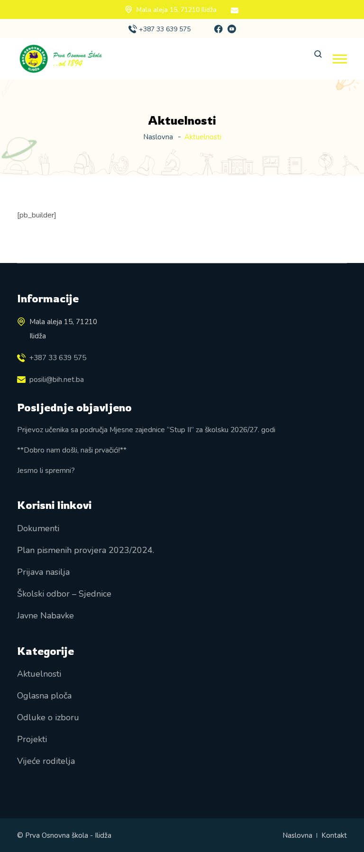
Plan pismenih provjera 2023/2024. (85, 550)
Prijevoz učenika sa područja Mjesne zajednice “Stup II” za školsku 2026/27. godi (146, 430)
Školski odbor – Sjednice (64, 593)
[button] (340, 59)
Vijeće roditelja (46, 761)
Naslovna (158, 137)
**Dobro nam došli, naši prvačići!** (72, 450)
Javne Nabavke (45, 615)
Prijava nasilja (43, 572)
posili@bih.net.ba (56, 379)
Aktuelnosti (39, 674)
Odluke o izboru (48, 717)
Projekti (32, 739)
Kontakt (334, 835)
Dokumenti (38, 528)
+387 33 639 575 (165, 29)
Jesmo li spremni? (46, 470)
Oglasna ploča (44, 695)
